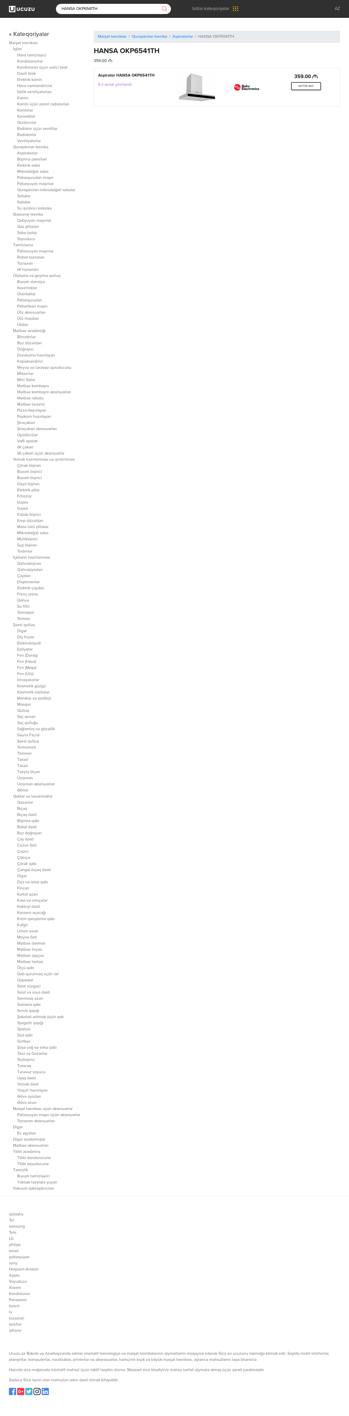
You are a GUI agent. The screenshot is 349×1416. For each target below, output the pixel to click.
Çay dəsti (25, 839)
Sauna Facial (28, 735)
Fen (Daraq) (27, 656)
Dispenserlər (28, 582)
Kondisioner (19, 1294)
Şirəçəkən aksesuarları (37, 429)
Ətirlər (22, 790)
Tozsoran (25, 264)
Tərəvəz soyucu (31, 1072)
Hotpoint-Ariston (24, 1269)
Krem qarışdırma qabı (36, 919)
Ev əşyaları (26, 1133)
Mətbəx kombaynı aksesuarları (44, 392)
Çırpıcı (23, 852)
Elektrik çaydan (30, 588)
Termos (23, 619)
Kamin (22, 98)
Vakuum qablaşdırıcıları (33, 1189)
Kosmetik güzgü (31, 686)
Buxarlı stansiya (31, 282)
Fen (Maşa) (26, 668)
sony (13, 1263)
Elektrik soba (28, 166)
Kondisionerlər (30, 61)
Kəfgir (22, 925)
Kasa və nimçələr (32, 901)
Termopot (25, 613)
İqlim (17, 49)
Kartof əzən (27, 895)
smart (14, 1251)
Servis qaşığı (28, 1011)
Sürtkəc (24, 1042)
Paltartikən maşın (32, 306)
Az (337, 9)
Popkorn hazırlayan (34, 417)
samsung (17, 1227)
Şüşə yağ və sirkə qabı (37, 1048)
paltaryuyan (19, 1257)
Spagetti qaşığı (30, 1023)
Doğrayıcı (25, 349)
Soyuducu (26, 239)
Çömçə (23, 858)
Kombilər (25, 110)
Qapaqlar (25, 980)
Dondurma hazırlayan (36, 355)
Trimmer (24, 754)
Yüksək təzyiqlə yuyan (37, 1182)
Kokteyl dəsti (28, 907)
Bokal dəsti (27, 827)
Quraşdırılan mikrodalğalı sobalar (46, 190)
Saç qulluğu (27, 723)
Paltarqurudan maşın (35, 178)
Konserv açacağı (31, 913)
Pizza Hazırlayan (31, 411)
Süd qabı (25, 1035)
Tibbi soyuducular (33, 1164)
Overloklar (26, 294)
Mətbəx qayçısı (30, 956)
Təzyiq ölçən (28, 772)
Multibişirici (27, 539)
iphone (15, 1331)
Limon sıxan (27, 931)
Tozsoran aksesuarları (36, 1121)
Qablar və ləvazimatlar (33, 797)
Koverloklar (27, 288)
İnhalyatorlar (28, 680)
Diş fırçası (25, 637)
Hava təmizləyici (31, 55)
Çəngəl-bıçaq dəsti (34, 870)
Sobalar (23, 196)
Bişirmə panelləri (32, 159)
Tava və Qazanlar (32, 1054)
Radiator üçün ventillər (37, 129)
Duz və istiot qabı (32, 882)
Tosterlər (24, 552)
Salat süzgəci (29, 986)
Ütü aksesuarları (31, 313)
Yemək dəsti (28, 1084)
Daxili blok (26, 74)
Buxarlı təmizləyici (33, 1176)
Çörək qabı (27, 864)
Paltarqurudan (29, 300)
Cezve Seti (27, 846)
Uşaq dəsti (26, 1078)
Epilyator (25, 650)
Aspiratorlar (27, 153)
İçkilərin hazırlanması (31, 558)
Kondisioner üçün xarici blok (42, 68)
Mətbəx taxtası (30, 962)
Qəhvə (23, 601)
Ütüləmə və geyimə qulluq (36, 276)
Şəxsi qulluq (24, 625)
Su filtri (23, 607)
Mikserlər (25, 374)
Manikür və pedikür (34, 699)
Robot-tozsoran (30, 257)
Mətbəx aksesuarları (31, 1146)
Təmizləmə (23, 245)
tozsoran (16, 1318)
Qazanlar (25, 803)
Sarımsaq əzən (30, 999)
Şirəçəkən (26, 423)
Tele (12, 1233)
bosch (14, 1306)
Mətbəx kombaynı (33, 386)
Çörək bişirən (29, 466)
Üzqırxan (25, 778)
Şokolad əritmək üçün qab (40, 1017)
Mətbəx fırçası (29, 950)
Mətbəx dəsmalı (31, 944)
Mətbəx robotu (30, 398)
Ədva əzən (27, 1103)
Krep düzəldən (30, 521)
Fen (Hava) (26, 662)
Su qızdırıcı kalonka (34, 208)
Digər (22, 631)
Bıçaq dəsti (27, 815)
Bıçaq (22, 809)
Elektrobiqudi (29, 643)
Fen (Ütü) (25, 674)
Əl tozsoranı (28, 270)
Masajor (24, 705)
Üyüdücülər (27, 435)
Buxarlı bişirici (29, 472)
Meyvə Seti (27, 937)
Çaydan (24, 576)
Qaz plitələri (28, 227)
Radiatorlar (26, 135)
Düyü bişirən (28, 484)
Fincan (23, 888)
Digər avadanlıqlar (29, 1140)
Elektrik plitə (28, 490)
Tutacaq (24, 1066)
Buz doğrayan (29, 833)
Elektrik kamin (29, 80)
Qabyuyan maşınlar (34, 221)
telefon (15, 1325)
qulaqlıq (16, 1214)
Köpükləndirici (30, 362)
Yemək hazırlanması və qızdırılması (44, 460)
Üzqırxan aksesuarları (36, 784)
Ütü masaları (28, 319)
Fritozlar (24, 496)
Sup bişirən (27, 545)
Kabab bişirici (29, 515)
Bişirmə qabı (28, 821)
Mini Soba (26, 380)
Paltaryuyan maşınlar (35, 184)
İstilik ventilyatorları (34, 92)
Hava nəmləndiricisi (34, 86)
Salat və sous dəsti (33, 993)
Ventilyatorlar (29, 141)
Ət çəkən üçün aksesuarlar (40, 453)
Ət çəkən (25, 447)
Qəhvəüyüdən (30, 570)
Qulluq (23, 711)
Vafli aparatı (27, 441)
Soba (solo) (27, 233)
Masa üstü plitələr (33, 527)
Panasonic (18, 1300)
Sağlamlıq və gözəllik (36, 729)
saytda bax (306, 86)
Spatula (23, 1029)
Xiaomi (15, 1288)
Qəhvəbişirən (29, 564)
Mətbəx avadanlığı (29, 331)
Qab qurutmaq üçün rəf (38, 974)
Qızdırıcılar (26, 123)
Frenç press (27, 594)
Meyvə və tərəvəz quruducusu (44, 368)
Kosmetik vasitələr (33, 692)
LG (11, 1239)
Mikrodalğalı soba (32, 172)
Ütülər (22, 325)
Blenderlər (26, 337)
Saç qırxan (26, 717)
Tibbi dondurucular (34, 1158)
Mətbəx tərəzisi (31, 404)
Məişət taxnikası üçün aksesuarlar (43, 1109)
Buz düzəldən (29, 343)
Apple (14, 1276)
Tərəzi (22, 760)
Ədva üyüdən (29, 1097)
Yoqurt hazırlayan (32, 1091)
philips (15, 1245)
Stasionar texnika (28, 215)
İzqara (22, 503)
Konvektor (26, 117)
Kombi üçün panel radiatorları (43, 104)
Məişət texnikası (23, 43)
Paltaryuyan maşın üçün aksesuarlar (48, 1115)
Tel (11, 1220)
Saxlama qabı (29, 1005)
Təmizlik (20, 1170)
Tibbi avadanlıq (26, 1152)
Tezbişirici (26, 1060)
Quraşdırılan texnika (30, 147)
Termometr (26, 748)
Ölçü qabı (25, 968)
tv (10, 1312)
